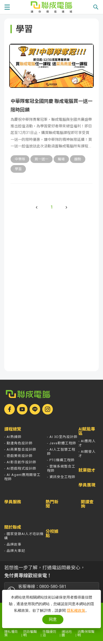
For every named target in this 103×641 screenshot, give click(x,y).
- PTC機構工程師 (60, 460)
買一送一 (41, 159)
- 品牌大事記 (14, 551)
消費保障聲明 (86, 633)
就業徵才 (86, 470)
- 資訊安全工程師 (61, 477)
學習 (18, 169)
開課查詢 (87, 504)
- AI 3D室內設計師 (62, 437)
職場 (61, 159)
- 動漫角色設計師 (18, 443)
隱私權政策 (11, 633)
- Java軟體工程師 (61, 443)
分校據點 (52, 533)
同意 (53, 619)
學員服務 (12, 502)
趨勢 (77, 159)
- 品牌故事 (12, 544)
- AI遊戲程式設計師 (20, 468)
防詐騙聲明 (30, 633)
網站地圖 (67, 633)
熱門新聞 (52, 504)
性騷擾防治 (49, 633)
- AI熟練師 (12, 437)
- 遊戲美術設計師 (18, 456)
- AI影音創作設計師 (20, 462)
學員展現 (86, 485)
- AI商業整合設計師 (20, 449)
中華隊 (20, 159)
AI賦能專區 (86, 431)
